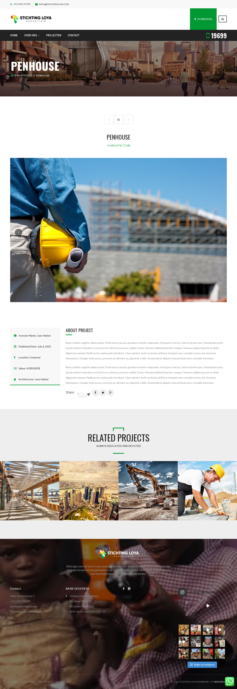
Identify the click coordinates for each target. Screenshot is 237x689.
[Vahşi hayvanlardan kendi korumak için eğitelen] (196, 606)
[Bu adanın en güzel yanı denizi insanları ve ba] (184, 654)
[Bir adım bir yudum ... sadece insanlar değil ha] (184, 642)
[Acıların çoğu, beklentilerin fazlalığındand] (220, 606)
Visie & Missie (28, 681)
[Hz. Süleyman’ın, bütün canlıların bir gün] (208, 630)
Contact (60, 681)
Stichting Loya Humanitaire (26, 611)
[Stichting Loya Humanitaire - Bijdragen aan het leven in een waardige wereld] (31, 18)
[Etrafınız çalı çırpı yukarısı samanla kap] (208, 618)
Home (13, 681)
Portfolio (24, 75)
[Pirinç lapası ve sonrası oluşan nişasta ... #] (220, 630)
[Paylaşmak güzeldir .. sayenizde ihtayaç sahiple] (184, 630)
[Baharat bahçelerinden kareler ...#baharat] (208, 654)
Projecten (45, 681)
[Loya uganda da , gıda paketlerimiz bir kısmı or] (196, 654)
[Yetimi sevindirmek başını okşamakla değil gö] (184, 618)
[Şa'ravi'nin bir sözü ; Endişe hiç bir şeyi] (196, 630)
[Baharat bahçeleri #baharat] (220, 654)
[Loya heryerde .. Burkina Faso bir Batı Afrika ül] (184, 606)
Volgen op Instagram (204, 664)
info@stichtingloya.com (54, 4)
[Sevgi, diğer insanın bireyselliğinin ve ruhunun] (220, 618)
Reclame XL (220, 681)
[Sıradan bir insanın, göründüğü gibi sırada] (208, 642)
